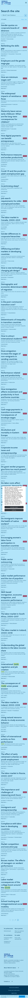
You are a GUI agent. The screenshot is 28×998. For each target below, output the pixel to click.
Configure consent (14, 507)
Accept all (14, 510)
